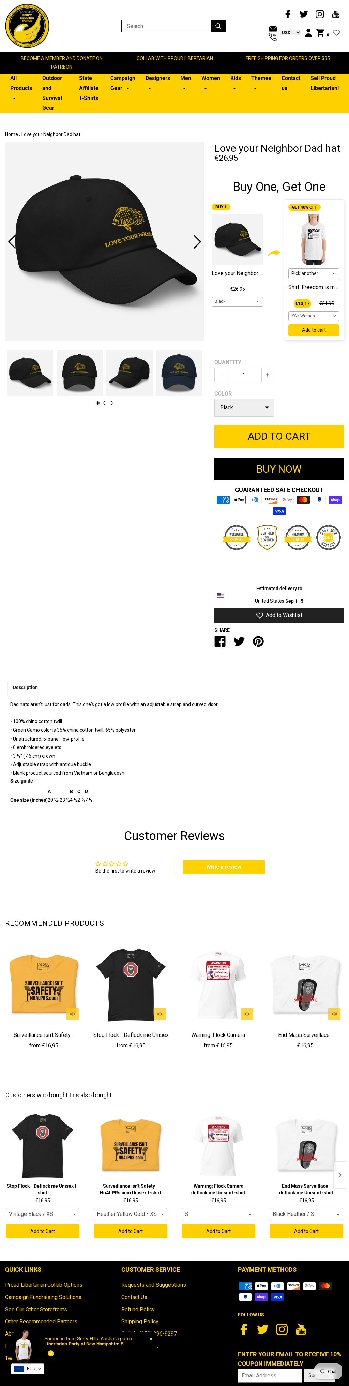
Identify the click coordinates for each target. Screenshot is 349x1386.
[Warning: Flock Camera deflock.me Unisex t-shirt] (218, 985)
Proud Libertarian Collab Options (43, 1285)
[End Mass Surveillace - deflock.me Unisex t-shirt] (305, 985)
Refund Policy (138, 1309)
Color (223, 393)
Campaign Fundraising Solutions (43, 1297)
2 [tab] (105, 403)
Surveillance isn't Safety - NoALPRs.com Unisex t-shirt (44, 1040)
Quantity (227, 362)
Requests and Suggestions (153, 1285)
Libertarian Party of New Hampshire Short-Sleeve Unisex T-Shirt (87, 1343)
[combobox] (237, 302)
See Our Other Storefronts (36, 1309)
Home (11, 134)
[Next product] (340, 1175)
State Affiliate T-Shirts (88, 88)
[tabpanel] (104, 241)
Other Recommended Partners (41, 1321)
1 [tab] (98, 403)
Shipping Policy (139, 1321)
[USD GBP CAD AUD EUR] (289, 32)
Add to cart (314, 330)
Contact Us (134, 1297)
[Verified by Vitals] (51, 1353)
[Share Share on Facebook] (220, 644)
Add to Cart (42, 1231)
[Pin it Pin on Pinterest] (258, 644)
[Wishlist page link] (336, 32)
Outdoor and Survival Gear (52, 93)
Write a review (223, 867)
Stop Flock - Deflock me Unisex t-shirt (131, 1040)
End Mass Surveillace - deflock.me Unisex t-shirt (305, 1040)
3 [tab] (111, 403)
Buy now (279, 469)
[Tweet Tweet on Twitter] (239, 644)
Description (25, 687)
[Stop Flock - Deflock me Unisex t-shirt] (130, 985)
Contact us (291, 83)
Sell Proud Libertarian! (324, 83)
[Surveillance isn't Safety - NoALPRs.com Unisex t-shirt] (43, 985)
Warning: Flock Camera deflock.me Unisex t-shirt (218, 1040)
